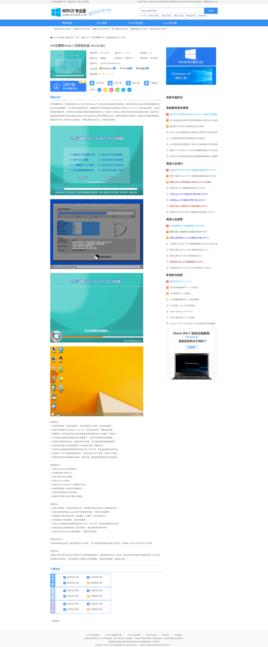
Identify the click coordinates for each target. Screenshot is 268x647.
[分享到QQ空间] (105, 90)
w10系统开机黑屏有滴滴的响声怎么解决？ (188, 138)
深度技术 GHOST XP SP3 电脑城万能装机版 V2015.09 (193, 170)
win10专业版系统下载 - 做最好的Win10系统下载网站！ (70, 2)
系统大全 (85, 37)
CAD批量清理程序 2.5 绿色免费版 (184, 299)
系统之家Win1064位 (158, 29)
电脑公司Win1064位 (100, 29)
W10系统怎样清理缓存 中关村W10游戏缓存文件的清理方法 (195, 144)
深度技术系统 (166, 16)
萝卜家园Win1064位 (120, 29)
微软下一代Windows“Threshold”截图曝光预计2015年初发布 (195, 150)
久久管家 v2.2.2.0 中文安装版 (182, 306)
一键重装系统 (207, 2)
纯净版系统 (202, 16)
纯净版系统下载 (174, 2)
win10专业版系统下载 (113, 635)
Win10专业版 (136, 23)
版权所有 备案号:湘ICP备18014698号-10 (155, 645)
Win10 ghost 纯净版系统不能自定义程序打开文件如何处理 (194, 132)
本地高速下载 (96, 577)
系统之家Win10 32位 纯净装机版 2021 (186, 256)
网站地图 (178, 635)
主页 (77, 37)
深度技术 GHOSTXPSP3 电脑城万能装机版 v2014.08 (192, 212)
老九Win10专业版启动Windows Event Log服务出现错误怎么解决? (195, 114)
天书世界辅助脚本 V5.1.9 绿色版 (184, 287)
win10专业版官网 (133, 635)
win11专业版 (170, 23)
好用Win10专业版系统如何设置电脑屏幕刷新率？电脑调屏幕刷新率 (199, 156)
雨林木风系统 (154, 16)
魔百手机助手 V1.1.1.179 (180, 281)
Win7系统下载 (152, 2)
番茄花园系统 (191, 16)
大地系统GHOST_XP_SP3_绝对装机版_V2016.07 (190, 268)
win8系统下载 (163, 2)
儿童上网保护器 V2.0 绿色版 (182, 318)
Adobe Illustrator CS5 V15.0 (181, 312)
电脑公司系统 (179, 16)
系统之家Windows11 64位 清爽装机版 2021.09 (189, 250)
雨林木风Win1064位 (62, 29)
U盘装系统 (197, 2)
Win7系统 (101, 23)
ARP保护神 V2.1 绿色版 (180, 293)
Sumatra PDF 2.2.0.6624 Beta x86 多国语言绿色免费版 (192, 324)
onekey (215, 2)
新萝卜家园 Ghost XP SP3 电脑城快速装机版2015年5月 (193, 176)
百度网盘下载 (96, 583)
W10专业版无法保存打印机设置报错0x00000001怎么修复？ (195, 120)
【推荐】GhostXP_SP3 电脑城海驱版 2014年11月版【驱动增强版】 (198, 244)
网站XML (165, 635)
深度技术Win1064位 (81, 29)
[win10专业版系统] (81, 12)
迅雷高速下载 (73, 577)
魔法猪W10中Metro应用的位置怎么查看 (187, 126)
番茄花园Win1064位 (139, 29)
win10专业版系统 (92, 635)
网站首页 (67, 23)
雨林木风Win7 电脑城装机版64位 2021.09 (187, 188)
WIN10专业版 (151, 635)
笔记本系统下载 (187, 2)
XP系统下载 (141, 2)
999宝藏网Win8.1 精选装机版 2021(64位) (187, 226)
